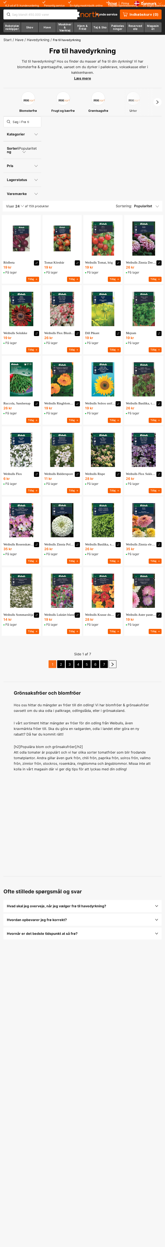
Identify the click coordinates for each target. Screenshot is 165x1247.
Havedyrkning (38, 40)
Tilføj (31, 279)
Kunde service (106, 14)
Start (7, 40)
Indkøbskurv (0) (144, 14)
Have (19, 40)
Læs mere (82, 78)
